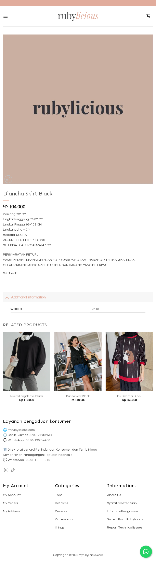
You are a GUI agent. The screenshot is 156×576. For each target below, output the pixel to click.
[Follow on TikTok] (13, 470)
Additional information (28, 297)
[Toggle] (7, 297)
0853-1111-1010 (38, 460)
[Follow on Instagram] (6, 470)
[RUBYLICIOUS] (78, 16)
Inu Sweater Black (129, 396)
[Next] (153, 370)
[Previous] (3, 370)
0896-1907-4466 (38, 440)
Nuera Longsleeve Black (26, 396)
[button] (5, 16)
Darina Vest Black (78, 396)
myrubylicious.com (21, 429)
